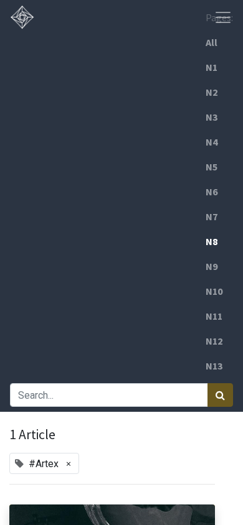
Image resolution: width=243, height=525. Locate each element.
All (211, 42)
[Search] (220, 395)
